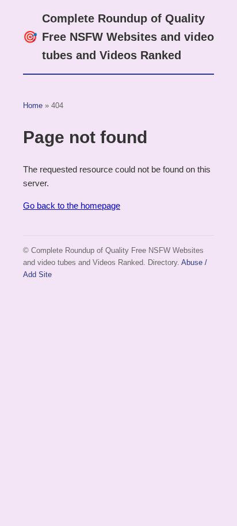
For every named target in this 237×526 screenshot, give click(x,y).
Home (33, 105)
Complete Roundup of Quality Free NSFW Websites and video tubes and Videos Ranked (118, 37)
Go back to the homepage (71, 205)
